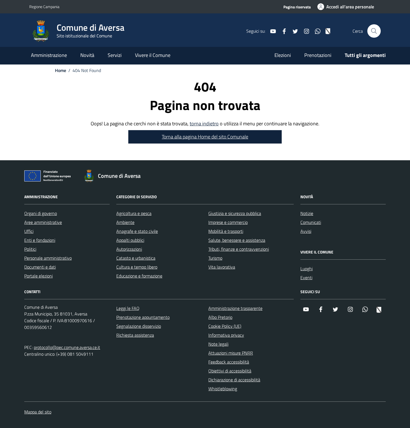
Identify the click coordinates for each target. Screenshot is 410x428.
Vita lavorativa (221, 267)
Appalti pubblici (130, 240)
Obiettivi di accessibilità (229, 370)
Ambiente (125, 222)
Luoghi (306, 268)
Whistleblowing (222, 388)
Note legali (218, 344)
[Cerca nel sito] (374, 31)
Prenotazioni (317, 55)
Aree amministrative (43, 222)
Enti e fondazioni (39, 240)
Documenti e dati (40, 267)
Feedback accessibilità (228, 361)
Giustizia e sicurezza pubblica (234, 213)
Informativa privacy (226, 335)
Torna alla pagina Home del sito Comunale (205, 136)
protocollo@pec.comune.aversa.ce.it (67, 347)
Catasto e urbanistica (135, 258)
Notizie (306, 213)
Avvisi (305, 231)
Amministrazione (49, 55)
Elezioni (282, 55)
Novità (87, 55)
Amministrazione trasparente (235, 308)
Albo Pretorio (220, 317)
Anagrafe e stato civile (137, 231)
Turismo (215, 258)
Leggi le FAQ (127, 308)
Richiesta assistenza (135, 335)
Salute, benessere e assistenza (236, 240)
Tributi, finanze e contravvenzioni (238, 249)
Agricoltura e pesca (133, 213)
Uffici (28, 231)
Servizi (115, 55)
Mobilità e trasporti (225, 231)
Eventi (306, 277)
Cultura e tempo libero (136, 267)
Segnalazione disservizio (138, 326)
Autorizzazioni (129, 249)
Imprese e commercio (228, 222)
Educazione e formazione (139, 275)
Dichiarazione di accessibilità (234, 379)
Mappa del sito (37, 411)
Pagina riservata (297, 7)
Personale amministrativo (48, 258)
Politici (30, 249)
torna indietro (204, 123)
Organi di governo (40, 213)
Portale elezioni (38, 275)
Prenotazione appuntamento (143, 317)
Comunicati (310, 222)
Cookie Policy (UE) (224, 326)
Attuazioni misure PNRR (230, 353)
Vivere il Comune (152, 55)
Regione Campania (44, 6)
